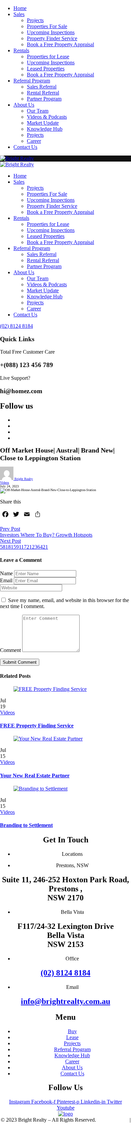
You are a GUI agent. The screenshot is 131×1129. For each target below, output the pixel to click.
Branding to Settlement (26, 825)
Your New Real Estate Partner (35, 775)
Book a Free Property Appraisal (60, 44)
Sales (19, 14)
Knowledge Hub (44, 129)
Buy (72, 1031)
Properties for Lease (48, 56)
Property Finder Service (52, 38)
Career (34, 141)
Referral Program (31, 80)
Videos (4, 482)
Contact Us (25, 147)
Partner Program (44, 99)
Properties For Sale (47, 26)
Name (6, 573)
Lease (72, 1037)
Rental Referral (43, 93)
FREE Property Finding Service (37, 725)
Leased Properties (45, 68)
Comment (10, 650)
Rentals (21, 50)
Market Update (43, 123)
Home (20, 8)
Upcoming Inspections (51, 32)
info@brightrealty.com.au (65, 1001)
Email (6, 580)
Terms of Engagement (65, 1126)
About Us (23, 105)
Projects (35, 20)
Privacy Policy (112, 1120)
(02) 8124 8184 (65, 972)
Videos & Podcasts (47, 117)
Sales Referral (41, 87)
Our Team (37, 111)
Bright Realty (23, 479)
